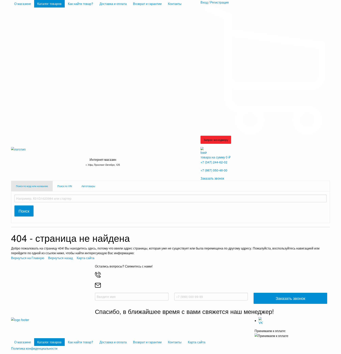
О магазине (22, 3)
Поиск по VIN (64, 186)
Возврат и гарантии (147, 3)
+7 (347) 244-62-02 (213, 162)
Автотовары (88, 186)
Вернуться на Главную (27, 258)
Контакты (175, 3)
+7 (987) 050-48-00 (213, 170)
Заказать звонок (212, 178)
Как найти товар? (80, 3)
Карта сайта (85, 258)
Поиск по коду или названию (32, 186)
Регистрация (219, 2)
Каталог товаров (49, 3)
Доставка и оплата (113, 3)
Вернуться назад (60, 258)
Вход (204, 2)
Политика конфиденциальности (34, 348)
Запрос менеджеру (215, 139)
